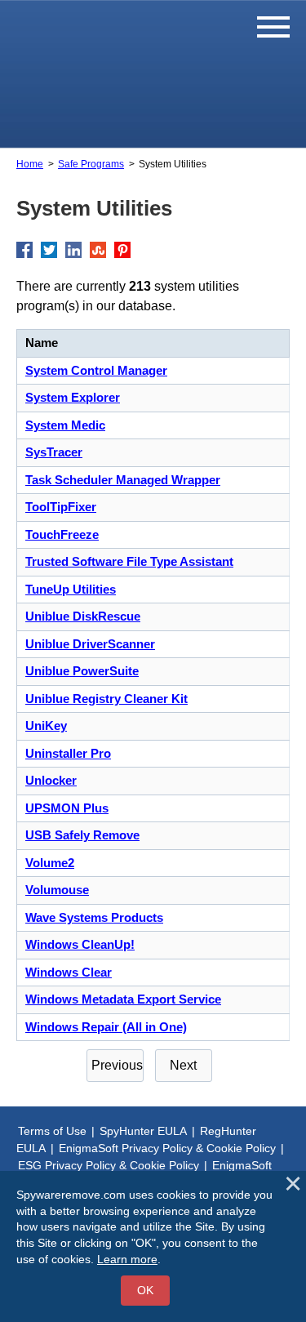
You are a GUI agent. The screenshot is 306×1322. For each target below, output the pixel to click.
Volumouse (57, 890)
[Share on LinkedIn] (73, 250)
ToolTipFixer (60, 507)
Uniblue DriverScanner (90, 644)
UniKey (46, 725)
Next (183, 1065)
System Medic (65, 425)
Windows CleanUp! (80, 944)
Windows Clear (68, 972)
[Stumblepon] (98, 250)
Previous (117, 1065)
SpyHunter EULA (143, 1130)
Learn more (127, 1259)
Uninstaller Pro (68, 753)
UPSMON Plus (67, 808)
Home (29, 164)
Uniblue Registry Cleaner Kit (106, 699)
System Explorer (72, 397)
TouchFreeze (62, 534)
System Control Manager (96, 370)
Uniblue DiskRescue (82, 616)
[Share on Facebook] (24, 250)
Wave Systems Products (94, 917)
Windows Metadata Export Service (123, 999)
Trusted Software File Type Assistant (129, 561)
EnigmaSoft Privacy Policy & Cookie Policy (167, 1148)
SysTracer (53, 452)
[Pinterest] (122, 250)
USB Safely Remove (82, 835)
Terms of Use (52, 1130)
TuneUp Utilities (70, 589)
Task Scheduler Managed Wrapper (122, 480)
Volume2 (49, 863)
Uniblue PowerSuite (82, 671)
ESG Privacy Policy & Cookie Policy (108, 1165)
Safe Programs (91, 164)
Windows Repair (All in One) (106, 1027)
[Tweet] (49, 250)
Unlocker (51, 780)
